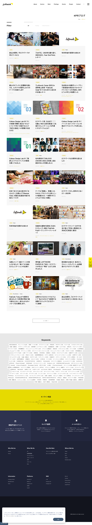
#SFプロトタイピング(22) (76, 363)
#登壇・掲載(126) (12, 379)
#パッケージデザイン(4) (63, 373)
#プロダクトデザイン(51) (77, 344)
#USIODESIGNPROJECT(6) (21, 377)
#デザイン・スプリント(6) (61, 371)
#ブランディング (43, 306)
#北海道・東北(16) (60, 379)
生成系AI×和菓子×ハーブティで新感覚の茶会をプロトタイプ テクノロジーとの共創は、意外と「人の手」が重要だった (72, 83)
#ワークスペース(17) (12, 348)
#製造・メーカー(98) (33, 344)
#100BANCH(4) (20, 361)
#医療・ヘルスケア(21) (61, 346)
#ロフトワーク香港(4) (25, 367)
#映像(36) (27, 359)
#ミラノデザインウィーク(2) (76, 373)
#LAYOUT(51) (79, 361)
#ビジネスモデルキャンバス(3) (21, 375)
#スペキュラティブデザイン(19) (36, 375)
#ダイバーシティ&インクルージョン (67, 132)
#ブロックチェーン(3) (37, 371)
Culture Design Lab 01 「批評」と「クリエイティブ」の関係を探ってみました (20, 154)
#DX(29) (53, 352)
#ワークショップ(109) (26, 350)
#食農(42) (48, 352)
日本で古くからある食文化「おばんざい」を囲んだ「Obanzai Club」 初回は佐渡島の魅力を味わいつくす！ (20, 187)
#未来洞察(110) (78, 350)
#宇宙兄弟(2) (81, 377)
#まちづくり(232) (35, 359)
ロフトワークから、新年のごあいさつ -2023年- (72, 187)
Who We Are (12, 448)
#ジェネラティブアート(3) (26, 371)
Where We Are (69, 448)
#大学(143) (42, 359)
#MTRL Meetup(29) (77, 369)
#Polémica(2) (11, 377)
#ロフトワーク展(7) (72, 377)
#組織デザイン (16, 58)
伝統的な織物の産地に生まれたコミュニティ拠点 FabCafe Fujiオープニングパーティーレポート (46, 223)
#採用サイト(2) (28, 369)
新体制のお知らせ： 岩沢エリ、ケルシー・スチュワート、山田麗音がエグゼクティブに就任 (72, 258)
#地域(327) (52, 357)
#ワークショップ (75, 132)
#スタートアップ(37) (77, 346)
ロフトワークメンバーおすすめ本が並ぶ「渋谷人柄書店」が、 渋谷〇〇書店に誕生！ (72, 223)
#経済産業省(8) (51, 379)
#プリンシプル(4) (69, 367)
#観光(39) (55, 348)
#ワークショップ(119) (51, 373)
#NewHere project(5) (66, 369)
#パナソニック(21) (22, 379)
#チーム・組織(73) (60, 367)
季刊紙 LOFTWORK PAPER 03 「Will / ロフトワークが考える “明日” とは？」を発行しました (46, 258)
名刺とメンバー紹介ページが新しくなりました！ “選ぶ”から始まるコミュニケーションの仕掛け (20, 258)
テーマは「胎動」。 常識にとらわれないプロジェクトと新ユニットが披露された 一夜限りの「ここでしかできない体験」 (46, 187)
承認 (58, 519)
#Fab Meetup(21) (57, 369)
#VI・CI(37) (79, 357)
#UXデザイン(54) (59, 344)
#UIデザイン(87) (33, 357)
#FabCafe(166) (46, 361)
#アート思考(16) (67, 375)
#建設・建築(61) (13, 346)
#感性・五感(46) (48, 375)
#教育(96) (36, 352)
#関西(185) (80, 379)
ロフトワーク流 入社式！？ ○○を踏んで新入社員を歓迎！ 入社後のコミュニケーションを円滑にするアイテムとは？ (46, 119)
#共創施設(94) (51, 346)
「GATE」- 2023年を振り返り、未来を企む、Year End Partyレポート (46, 48)
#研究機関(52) (21, 348)
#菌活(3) (65, 377)
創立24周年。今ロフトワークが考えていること (20, 48)
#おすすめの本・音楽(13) (46, 369)
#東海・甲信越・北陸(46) (71, 379)
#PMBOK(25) (13, 369)
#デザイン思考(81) (71, 357)
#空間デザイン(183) (76, 355)
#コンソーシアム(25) (22, 344)
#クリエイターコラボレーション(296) (63, 355)
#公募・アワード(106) (27, 352)
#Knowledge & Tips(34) (33, 365)
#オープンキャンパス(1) (49, 371)
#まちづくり (52, 235)
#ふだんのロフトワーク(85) (69, 361)
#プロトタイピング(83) (63, 348)
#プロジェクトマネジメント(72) (17, 355)
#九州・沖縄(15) (46, 381)
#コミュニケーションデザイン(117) (33, 348)
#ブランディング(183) (43, 357)
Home (79, 19)
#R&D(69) (52, 344)
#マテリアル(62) (17, 352)
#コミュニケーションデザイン (25, 133)
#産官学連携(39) (20, 359)
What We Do (30, 448)
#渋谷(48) (39, 379)
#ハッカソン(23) (42, 373)
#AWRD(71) (39, 361)
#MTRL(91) (11, 363)
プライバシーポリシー (10, 516)
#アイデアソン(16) (33, 373)
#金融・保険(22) (25, 357)
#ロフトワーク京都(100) (56, 361)
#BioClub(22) (20, 369)
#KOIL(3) (59, 377)
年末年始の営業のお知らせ (72, 48)
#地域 (41, 95)
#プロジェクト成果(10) (50, 367)
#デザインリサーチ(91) (61, 357)
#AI (66, 95)
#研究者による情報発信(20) (13, 367)
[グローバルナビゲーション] (88, 4)
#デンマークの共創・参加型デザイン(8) (72, 365)
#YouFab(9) (79, 359)
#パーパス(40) (73, 348)
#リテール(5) (67, 344)
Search (90, 262)
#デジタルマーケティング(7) (40, 363)
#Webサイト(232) (29, 355)
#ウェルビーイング (17, 133)
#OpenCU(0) (54, 381)
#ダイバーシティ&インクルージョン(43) (40, 350)
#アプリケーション (70, 95)
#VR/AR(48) (42, 352)
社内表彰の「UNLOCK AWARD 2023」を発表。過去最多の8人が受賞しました (46, 154)
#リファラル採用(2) (31, 379)
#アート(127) (12, 359)
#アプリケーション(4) (43, 344)
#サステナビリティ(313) (62, 352)
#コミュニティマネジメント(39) (57, 350)
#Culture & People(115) (21, 365)
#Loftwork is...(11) (51, 363)
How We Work (50, 448)
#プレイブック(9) (24, 373)
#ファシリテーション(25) (73, 371)
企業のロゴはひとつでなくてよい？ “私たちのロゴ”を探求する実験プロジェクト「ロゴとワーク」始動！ (46, 293)
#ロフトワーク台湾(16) (70, 359)
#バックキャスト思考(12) (58, 359)
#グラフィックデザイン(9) (24, 346)
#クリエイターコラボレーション (66, 96)
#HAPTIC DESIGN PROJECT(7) (49, 377)
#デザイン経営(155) (49, 355)
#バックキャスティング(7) (77, 375)
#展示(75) (69, 346)
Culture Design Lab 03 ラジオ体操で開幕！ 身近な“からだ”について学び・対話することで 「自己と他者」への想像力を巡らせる (20, 119)
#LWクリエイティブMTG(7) (38, 367)
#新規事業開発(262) (39, 355)
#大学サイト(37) (36, 369)
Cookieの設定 (4, 523)
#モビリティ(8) (15, 371)
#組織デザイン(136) (73, 352)
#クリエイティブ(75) (79, 367)
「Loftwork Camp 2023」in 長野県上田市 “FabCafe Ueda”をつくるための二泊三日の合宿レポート (46, 83)
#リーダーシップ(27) (14, 373)
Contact (90, 259)
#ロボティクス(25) (70, 350)
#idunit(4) (13, 365)
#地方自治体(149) (13, 344)
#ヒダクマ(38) (12, 361)
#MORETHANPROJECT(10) (35, 377)
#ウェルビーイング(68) (15, 350)
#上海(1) (49, 365)
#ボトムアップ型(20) (57, 375)
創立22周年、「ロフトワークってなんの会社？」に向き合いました (72, 293)
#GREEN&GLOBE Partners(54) (63, 363)
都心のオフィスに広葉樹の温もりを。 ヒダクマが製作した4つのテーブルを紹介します (20, 83)
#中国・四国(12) (37, 381)
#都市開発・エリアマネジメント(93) (39, 346)
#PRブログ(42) (42, 365)
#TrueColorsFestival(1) (57, 365)
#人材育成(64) (81, 348)
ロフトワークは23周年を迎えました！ (72, 154)
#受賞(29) (45, 379)
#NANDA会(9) (29, 363)
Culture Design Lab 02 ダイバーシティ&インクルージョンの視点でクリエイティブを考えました (72, 119)
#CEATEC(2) (10, 375)
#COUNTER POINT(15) (30, 361)
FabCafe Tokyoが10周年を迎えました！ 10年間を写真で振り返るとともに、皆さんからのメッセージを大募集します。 (20, 293)
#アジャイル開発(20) (46, 348)
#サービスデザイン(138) (15, 357)
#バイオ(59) (49, 359)
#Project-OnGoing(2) (20, 363)
